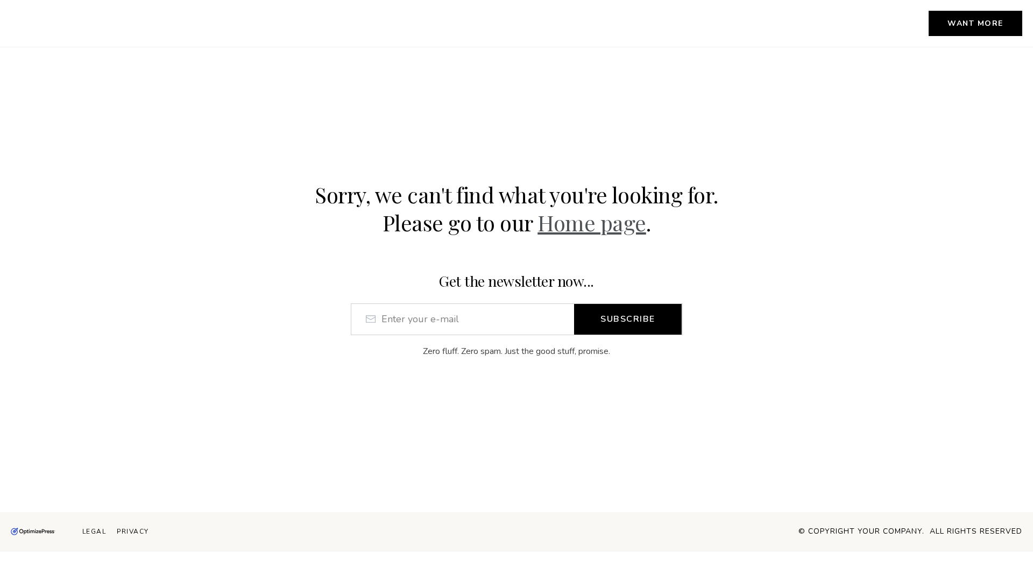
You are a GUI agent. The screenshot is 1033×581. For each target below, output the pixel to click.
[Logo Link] (33, 532)
